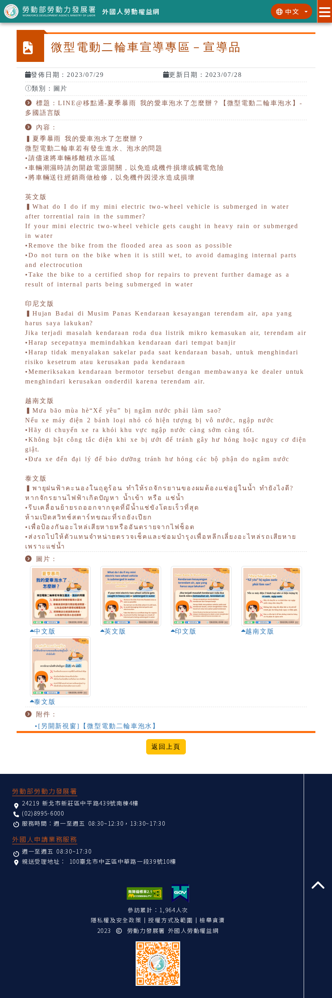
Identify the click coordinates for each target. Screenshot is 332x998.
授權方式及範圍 (170, 920)
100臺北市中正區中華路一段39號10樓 (123, 861)
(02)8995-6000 (43, 813)
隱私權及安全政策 (116, 920)
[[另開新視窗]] (180, 893)
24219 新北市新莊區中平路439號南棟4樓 (80, 803)
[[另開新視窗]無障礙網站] (144, 893)
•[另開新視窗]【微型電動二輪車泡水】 (97, 726)
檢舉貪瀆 (212, 920)
